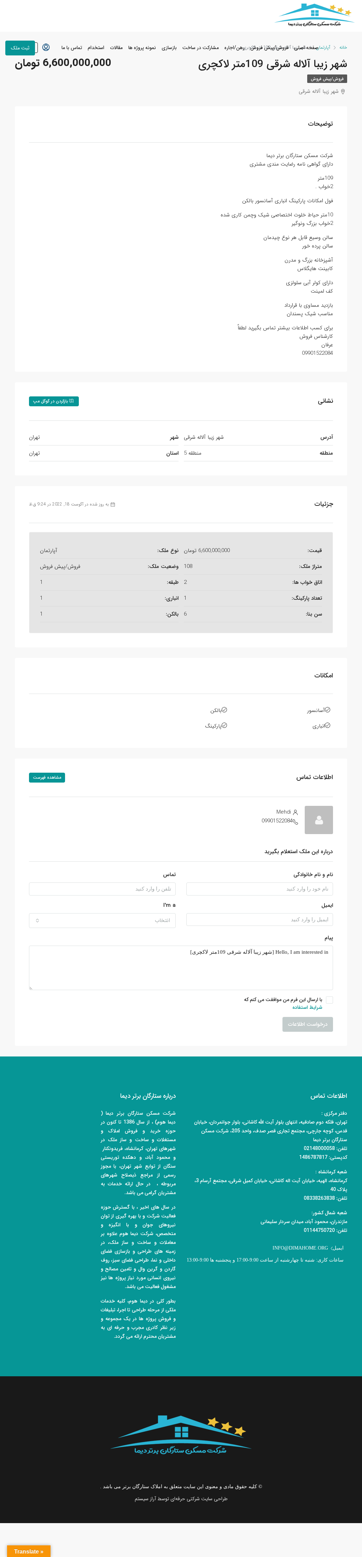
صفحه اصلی (306, 48)
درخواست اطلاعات (307, 1024)
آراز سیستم (145, 1499)
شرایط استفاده (307, 1007)
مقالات (116, 48)
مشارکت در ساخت (200, 48)
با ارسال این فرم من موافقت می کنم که (283, 1003)
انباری (319, 726)
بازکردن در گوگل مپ (51, 401)
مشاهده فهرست (47, 777)
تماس (169, 874)
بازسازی (169, 48)
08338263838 (319, 1198)
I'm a (169, 905)
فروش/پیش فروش (269, 48)
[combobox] (102, 920)
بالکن (216, 710)
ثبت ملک (20, 48)
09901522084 (277, 821)
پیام (329, 938)
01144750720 (319, 1230)
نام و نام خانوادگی (313, 874)
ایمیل (327, 905)
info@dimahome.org (300, 1248)
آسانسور (316, 710)
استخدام (96, 48)
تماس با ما (72, 48)
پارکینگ (213, 726)
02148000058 (319, 1148)
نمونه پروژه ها (142, 48)
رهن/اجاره (234, 48)
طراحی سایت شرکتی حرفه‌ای (199, 1499)
